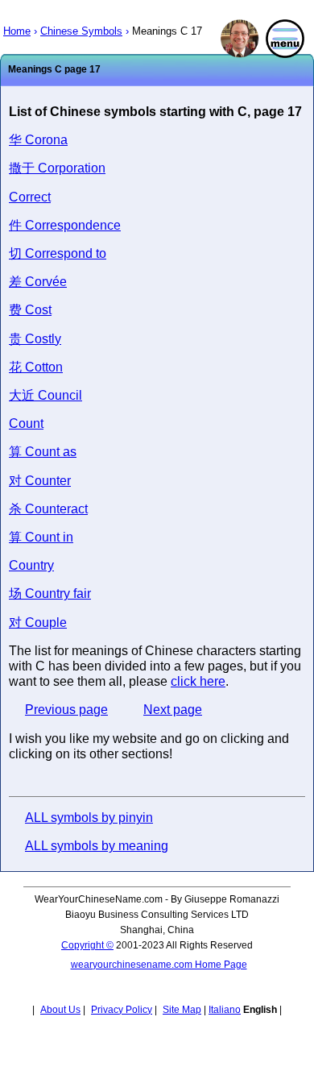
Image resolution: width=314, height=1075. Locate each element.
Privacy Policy (121, 1009)
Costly (35, 339)
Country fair (50, 593)
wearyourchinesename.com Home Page (159, 964)
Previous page (66, 709)
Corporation (57, 168)
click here (198, 681)
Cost (30, 310)
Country (31, 565)
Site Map (182, 1009)
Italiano (225, 1009)
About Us (60, 1009)
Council (45, 395)
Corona (38, 140)
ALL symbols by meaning (96, 846)
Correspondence (65, 225)
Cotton (36, 367)
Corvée (38, 281)
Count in (41, 537)
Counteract (48, 509)
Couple (38, 622)
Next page (172, 709)
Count (26, 423)
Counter (40, 481)
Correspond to (57, 253)
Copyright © (87, 945)
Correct (30, 197)
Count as (42, 452)
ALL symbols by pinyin (89, 817)
